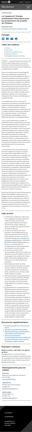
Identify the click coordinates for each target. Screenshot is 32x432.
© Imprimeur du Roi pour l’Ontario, (10, 423)
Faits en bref (9, 50)
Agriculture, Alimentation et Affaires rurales (14, 29)
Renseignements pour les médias (15, 56)
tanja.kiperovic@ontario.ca (10, 388)
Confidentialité (9, 416)
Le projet (7, 303)
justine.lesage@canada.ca (9, 398)
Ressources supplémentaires (13, 52)
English (21, 2)
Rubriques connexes (11, 54)
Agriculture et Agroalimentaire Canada (16, 329)
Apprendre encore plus (8, 362)
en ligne (22, 248)
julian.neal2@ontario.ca (9, 379)
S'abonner (28, 2)
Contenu (7, 48)
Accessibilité (8, 413)
